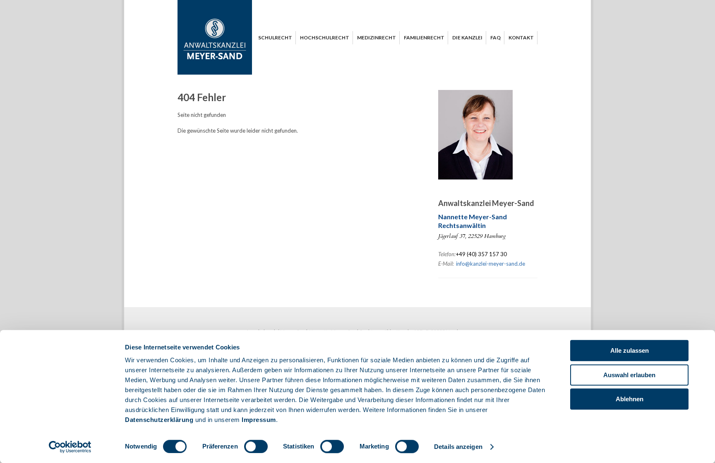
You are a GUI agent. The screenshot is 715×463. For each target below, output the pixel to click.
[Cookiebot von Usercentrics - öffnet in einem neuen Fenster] (70, 447)
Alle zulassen (629, 350)
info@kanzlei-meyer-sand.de (490, 263)
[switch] (256, 446)
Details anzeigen (458, 446)
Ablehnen (629, 398)
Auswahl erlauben (629, 374)
